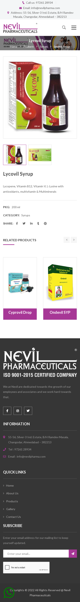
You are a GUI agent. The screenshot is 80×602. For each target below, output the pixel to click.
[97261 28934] (9, 594)
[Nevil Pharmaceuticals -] (20, 27)
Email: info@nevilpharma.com (41, 8)
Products (28, 46)
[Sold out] (15, 298)
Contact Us (13, 516)
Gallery (10, 509)
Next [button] (74, 97)
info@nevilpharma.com (31, 456)
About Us (12, 493)
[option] (40, 97)
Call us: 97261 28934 (39, 2)
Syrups (44, 46)
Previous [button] (5, 97)
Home (13, 46)
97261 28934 (22, 449)
